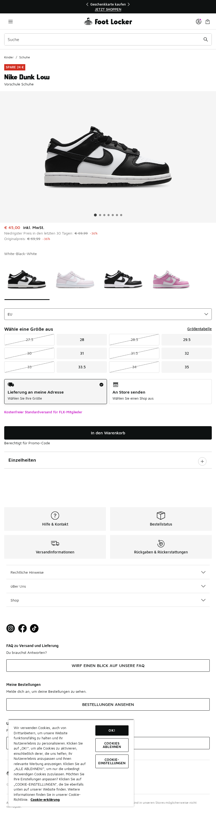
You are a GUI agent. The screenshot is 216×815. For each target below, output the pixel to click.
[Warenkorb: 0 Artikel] (207, 21)
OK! (112, 730)
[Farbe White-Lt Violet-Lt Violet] (75, 279)
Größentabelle (199, 329)
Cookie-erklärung (45, 799)
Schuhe (24, 57)
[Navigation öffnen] (10, 21)
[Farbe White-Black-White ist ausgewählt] (27, 279)
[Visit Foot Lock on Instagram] (10, 628)
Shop (15, 600)
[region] (108, 7)
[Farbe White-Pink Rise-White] (171, 279)
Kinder (9, 57)
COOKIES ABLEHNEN (112, 745)
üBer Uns (18, 586)
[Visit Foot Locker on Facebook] (22, 628)
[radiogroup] (108, 391)
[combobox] (108, 39)
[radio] (55, 391)
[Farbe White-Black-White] (123, 279)
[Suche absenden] (206, 39)
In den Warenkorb (108, 432)
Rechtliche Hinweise (27, 572)
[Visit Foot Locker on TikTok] (34, 628)
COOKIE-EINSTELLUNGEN (112, 761)
